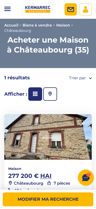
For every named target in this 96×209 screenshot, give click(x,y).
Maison (63, 25)
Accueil (11, 25)
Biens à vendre (37, 25)
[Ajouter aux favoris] (82, 123)
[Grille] (35, 94)
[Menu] (7, 9)
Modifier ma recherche (48, 199)
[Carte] (50, 94)
